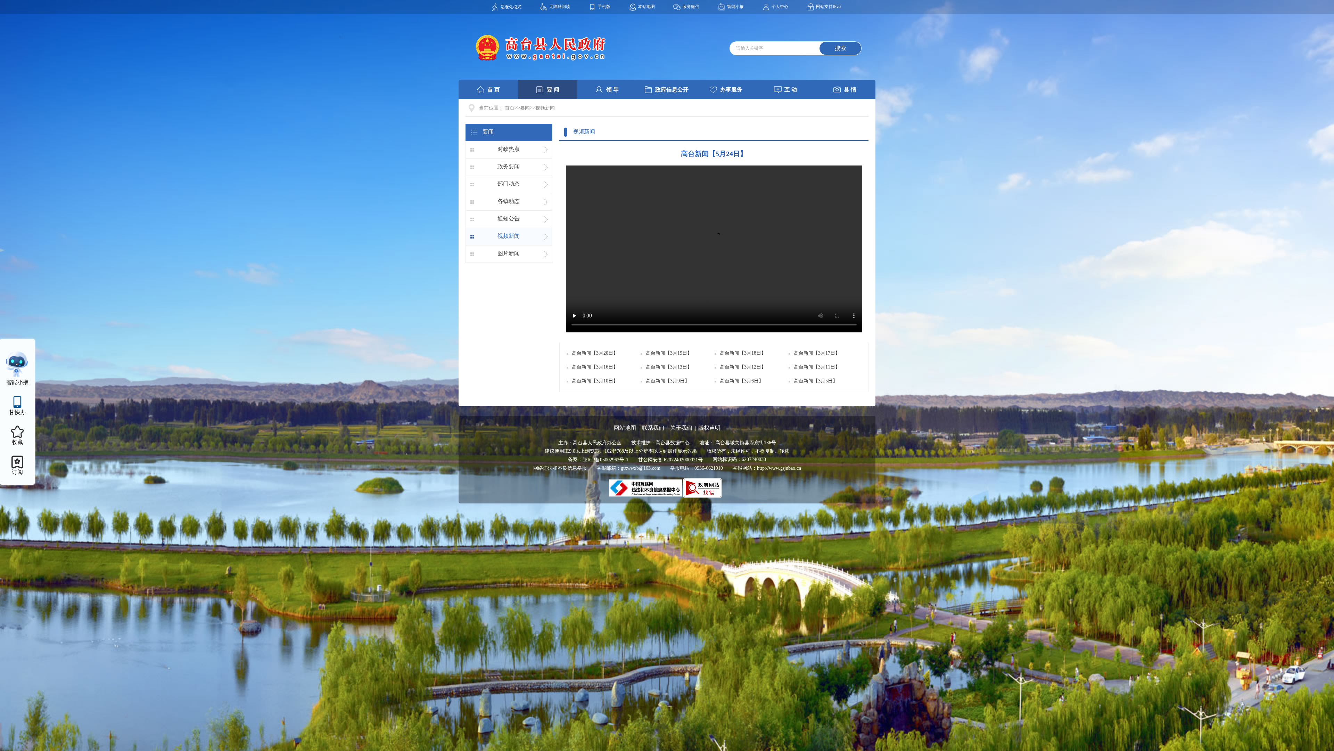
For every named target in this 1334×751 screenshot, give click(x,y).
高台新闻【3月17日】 (817, 353)
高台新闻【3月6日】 (742, 380)
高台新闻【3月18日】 (743, 353)
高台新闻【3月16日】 (595, 367)
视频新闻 (545, 108)
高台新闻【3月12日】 (743, 367)
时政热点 (508, 149)
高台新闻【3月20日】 (595, 353)
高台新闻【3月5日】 (816, 380)
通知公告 (508, 218)
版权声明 (709, 428)
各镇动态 (508, 201)
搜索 (840, 48)
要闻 (525, 108)
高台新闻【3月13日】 (669, 367)
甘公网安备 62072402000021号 (670, 459)
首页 (509, 108)
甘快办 (17, 412)
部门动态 (508, 184)
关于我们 (681, 428)
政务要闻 (508, 166)
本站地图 (646, 6)
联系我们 (653, 428)
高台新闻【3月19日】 (669, 353)
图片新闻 (508, 253)
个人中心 (780, 6)
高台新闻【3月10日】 (595, 380)
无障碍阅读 (559, 6)
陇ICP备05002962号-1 (605, 459)
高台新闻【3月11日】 (817, 367)
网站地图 (625, 428)
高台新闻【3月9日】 (668, 380)
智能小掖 (735, 6)
